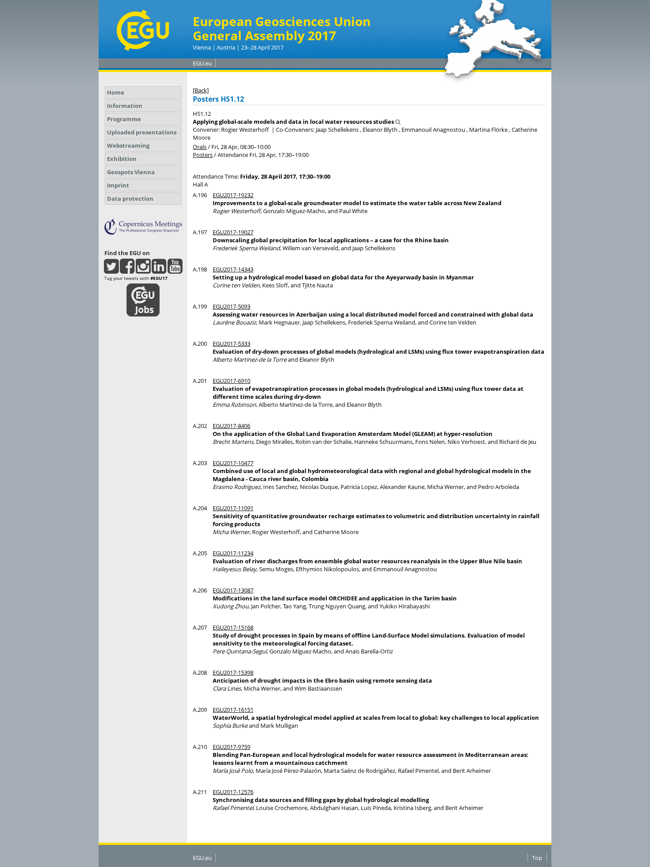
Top (537, 858)
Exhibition (122, 159)
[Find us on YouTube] (175, 270)
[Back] (201, 90)
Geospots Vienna (131, 172)
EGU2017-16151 (233, 710)
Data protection (130, 198)
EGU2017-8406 (231, 426)
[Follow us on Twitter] (111, 270)
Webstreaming (128, 145)
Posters (203, 155)
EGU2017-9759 (231, 747)
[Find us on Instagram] (143, 270)
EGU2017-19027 (233, 232)
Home (115, 92)
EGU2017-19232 (233, 195)
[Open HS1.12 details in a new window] (398, 122)
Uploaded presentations (141, 132)
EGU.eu (202, 63)
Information (124, 106)
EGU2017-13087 (233, 590)
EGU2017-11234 (233, 553)
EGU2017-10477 (233, 463)
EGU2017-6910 (231, 381)
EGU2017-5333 (231, 344)
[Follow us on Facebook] (127, 270)
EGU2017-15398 (233, 672)
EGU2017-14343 (233, 269)
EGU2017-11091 (233, 508)
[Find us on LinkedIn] (159, 270)
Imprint (118, 185)
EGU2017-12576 (233, 792)
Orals (199, 147)
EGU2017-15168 (233, 627)
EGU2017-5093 (231, 306)
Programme (124, 119)
